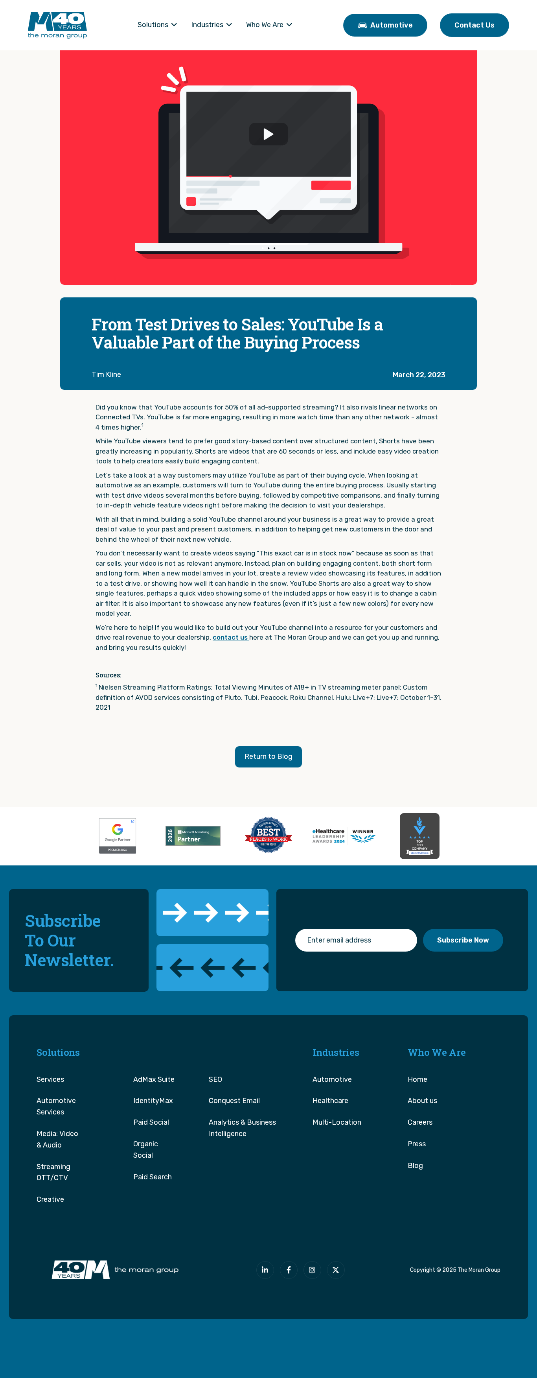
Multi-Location (337, 1122)
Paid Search (152, 1177)
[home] (57, 25)
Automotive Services (56, 1106)
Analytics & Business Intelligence (242, 1128)
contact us (231, 637)
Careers (420, 1122)
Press (417, 1144)
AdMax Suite (154, 1079)
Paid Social (151, 1122)
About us (422, 1100)
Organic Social (145, 1150)
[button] (157, 25)
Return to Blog (268, 756)
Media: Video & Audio (57, 1139)
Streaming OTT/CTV (53, 1172)
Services (50, 1079)
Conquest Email (234, 1100)
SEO (215, 1079)
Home (417, 1079)
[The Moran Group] (114, 1270)
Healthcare (330, 1100)
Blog (415, 1165)
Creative (50, 1199)
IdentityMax (153, 1100)
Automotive (332, 1079)
